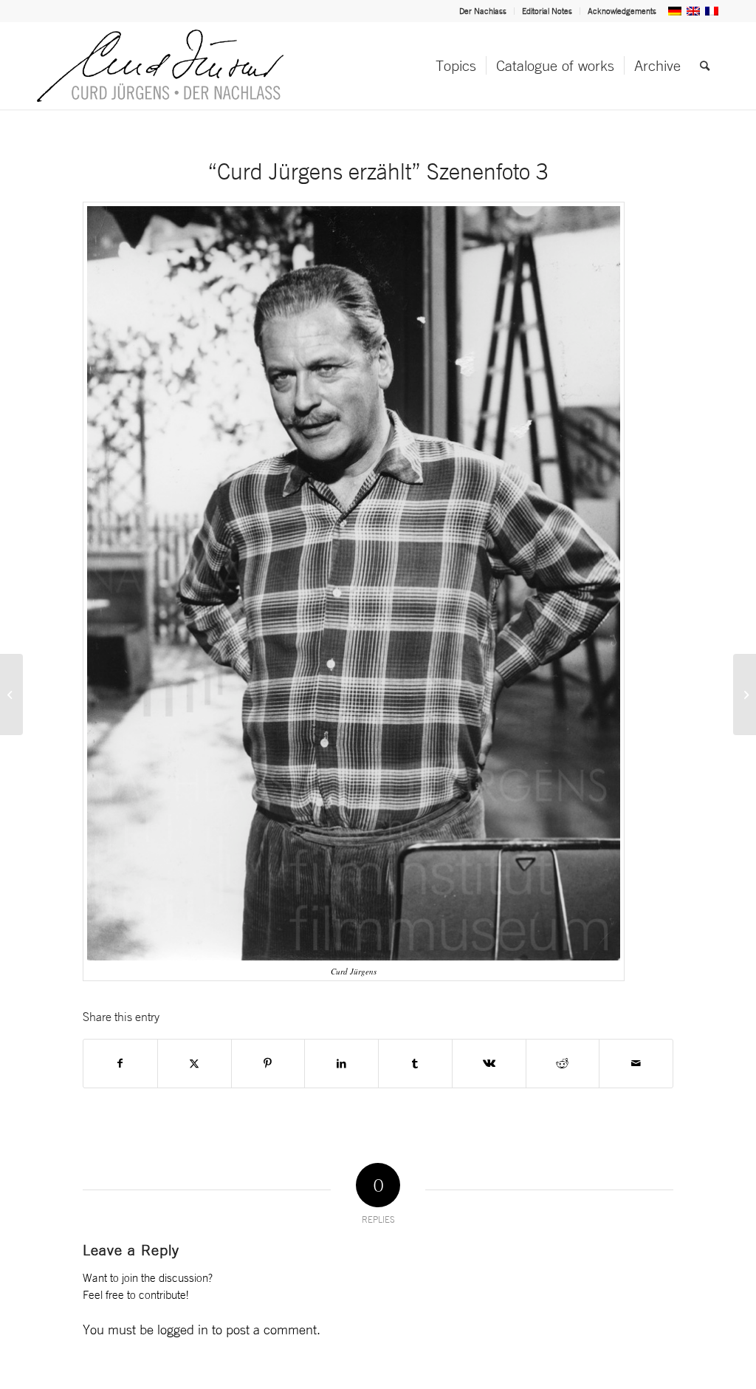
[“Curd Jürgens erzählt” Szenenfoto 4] (744, 694)
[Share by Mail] (636, 1064)
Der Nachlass (482, 11)
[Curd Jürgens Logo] (160, 65)
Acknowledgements (622, 11)
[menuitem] (483, 11)
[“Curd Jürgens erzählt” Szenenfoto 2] (11, 694)
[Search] (704, 65)
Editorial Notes (547, 11)
